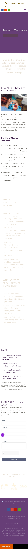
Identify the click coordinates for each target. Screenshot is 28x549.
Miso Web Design (14, 525)
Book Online (8, 333)
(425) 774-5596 (21, 333)
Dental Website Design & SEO (13, 523)
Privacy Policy (14, 520)
